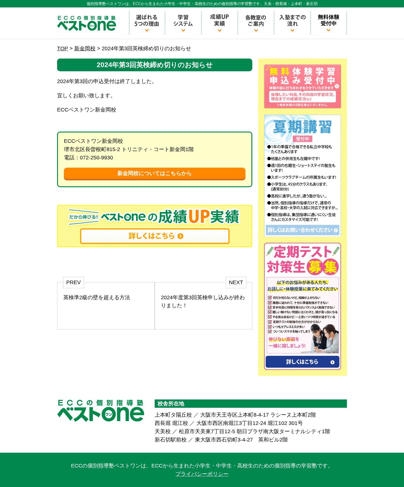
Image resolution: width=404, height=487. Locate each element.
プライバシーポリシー (202, 474)
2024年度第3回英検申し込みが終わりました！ (203, 301)
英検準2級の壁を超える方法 (96, 297)
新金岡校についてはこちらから (154, 173)
